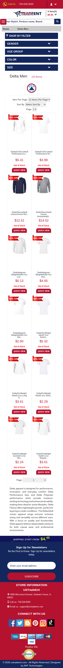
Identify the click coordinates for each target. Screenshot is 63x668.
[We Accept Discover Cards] (23, 636)
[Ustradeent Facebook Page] (12, 623)
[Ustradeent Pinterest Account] (35, 623)
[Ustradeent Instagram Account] (43, 623)
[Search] (57, 21)
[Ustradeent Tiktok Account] (50, 623)
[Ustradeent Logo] (29, 13)
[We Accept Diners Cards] (31, 636)
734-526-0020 (26, 4)
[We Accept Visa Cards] (31, 641)
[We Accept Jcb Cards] (40, 636)
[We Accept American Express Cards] (15, 636)
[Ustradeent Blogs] (27, 623)
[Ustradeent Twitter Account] (19, 623)
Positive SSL (31, 647)
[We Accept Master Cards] (48, 636)
